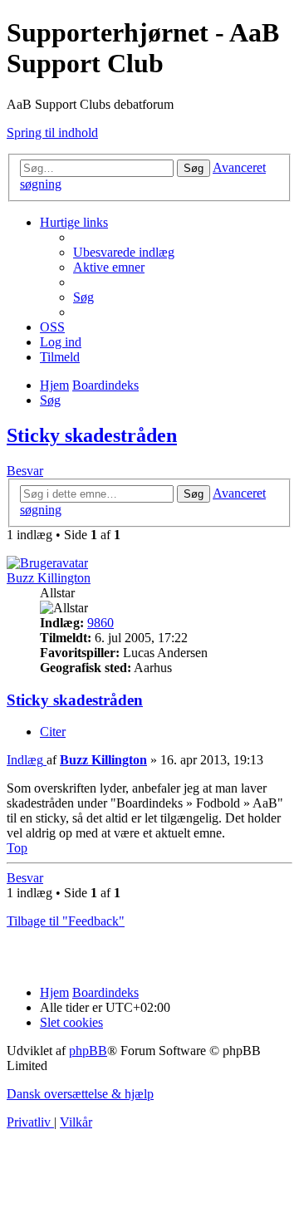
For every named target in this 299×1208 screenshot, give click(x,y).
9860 (100, 623)
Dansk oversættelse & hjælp (80, 1094)
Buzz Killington (49, 578)
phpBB (88, 1050)
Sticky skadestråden (92, 435)
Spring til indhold (52, 132)
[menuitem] (123, 252)
